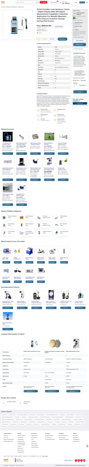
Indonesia (25, 456)
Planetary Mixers (41, 421)
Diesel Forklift (19, 419)
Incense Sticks (14, 424)
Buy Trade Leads (48, 437)
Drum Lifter (62, 414)
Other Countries (45, 456)
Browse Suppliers (62, 437)
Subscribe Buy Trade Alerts (50, 439)
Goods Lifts (28, 424)
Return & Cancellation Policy (9, 439)
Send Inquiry (62, 39)
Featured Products (76, 441)
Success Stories (20, 437)
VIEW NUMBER (79, 40)
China (8, 456)
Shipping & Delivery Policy (8, 441)
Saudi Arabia (33, 456)
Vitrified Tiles (36, 424)
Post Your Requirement (63, 435)
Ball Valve (71, 421)
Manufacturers (75, 435)
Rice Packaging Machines (57, 417)
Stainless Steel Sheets (66, 419)
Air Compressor (5, 424)
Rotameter (17, 417)
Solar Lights (21, 424)
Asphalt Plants (16, 421)
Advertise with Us (34, 435)
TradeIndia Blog (20, 439)
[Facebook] (76, 460)
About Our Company (21, 435)
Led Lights (57, 421)
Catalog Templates (34, 445)
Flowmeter (24, 417)
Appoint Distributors (34, 447)
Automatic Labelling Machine (8, 419)
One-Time (76, 80)
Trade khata (33, 441)
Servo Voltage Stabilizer (22, 414)
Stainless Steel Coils (45, 424)
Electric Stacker (70, 414)
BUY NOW (52, 39)
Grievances (6, 465)
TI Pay (32, 439)
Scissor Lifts (78, 414)
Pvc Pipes (54, 424)
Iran (40, 456)
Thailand (15, 456)
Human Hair (4, 414)
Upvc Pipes (69, 424)
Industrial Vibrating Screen (7, 417)
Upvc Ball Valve (78, 424)
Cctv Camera (64, 421)
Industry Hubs (75, 437)
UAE (29, 456)
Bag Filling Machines (6, 421)
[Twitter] (81, 460)
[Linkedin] (79, 460)
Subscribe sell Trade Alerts (64, 439)
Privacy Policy (12, 465)
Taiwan (11, 456)
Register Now (80, 103)
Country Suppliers (76, 439)
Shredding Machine (69, 417)
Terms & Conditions (20, 465)
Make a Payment (20, 450)
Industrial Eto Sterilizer (45, 417)
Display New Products (49, 435)
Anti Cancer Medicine (80, 421)
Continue (80, 91)
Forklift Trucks (12, 414)
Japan (5, 456)
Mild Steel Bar (57, 419)
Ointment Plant (32, 421)
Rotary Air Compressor (33, 417)
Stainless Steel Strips (78, 419)
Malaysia (20, 456)
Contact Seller (79, 44)
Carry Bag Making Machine (52, 414)
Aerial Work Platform (28, 419)
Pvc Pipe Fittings (61, 424)
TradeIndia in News (21, 441)
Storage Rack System (39, 419)
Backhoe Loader (40, 414)
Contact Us (19, 446)
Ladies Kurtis (49, 421)
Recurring (83, 80)
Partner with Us (20, 448)
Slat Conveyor (24, 421)
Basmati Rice (32, 414)
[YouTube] (84, 460)
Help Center (6, 435)
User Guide (6, 437)
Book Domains (34, 437)
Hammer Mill (78, 417)
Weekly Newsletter (21, 452)
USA (37, 456)
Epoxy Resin (48, 419)
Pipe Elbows (4, 426)
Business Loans (34, 443)
